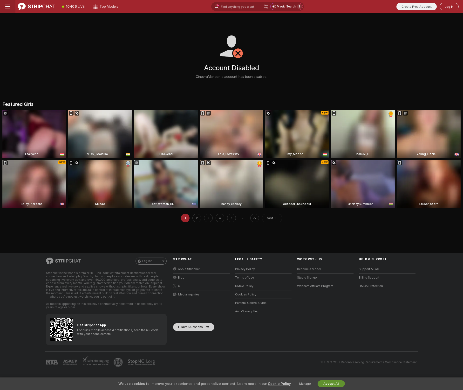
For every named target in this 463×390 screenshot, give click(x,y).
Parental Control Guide (250, 303)
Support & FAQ (369, 269)
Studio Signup (307, 277)
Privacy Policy (245, 269)
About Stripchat (189, 269)
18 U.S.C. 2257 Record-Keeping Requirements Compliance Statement (368, 362)
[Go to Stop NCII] (142, 362)
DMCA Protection (371, 286)
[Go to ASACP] (70, 362)
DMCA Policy (244, 286)
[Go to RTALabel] (52, 362)
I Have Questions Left (193, 327)
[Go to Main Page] (36, 6)
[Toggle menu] (7, 6)
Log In (449, 6)
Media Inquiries (188, 294)
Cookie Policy (279, 384)
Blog (181, 277)
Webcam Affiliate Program (315, 286)
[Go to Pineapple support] (119, 362)
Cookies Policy (245, 294)
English (147, 261)
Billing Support (369, 277)
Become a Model (309, 269)
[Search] (266, 6)
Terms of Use (244, 277)
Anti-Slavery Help (247, 311)
